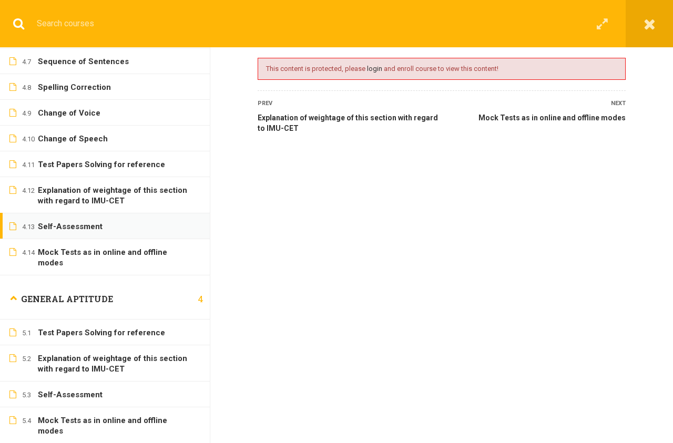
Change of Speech (73, 138)
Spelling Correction (74, 87)
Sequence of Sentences (83, 61)
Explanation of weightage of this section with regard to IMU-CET (348, 123)
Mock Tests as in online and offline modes (552, 118)
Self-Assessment (70, 226)
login (374, 69)
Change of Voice (69, 113)
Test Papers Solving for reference (101, 164)
